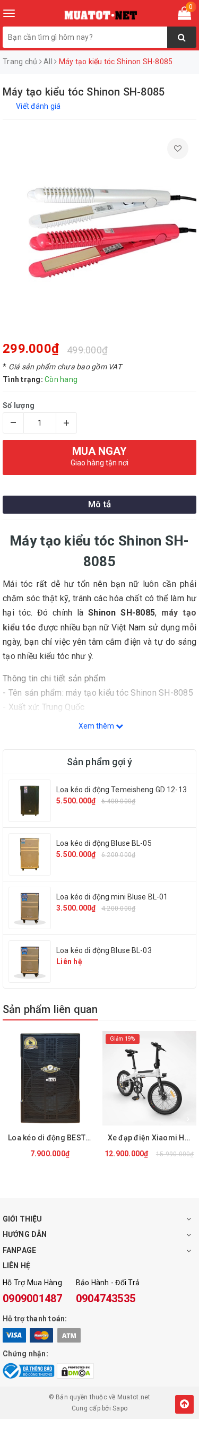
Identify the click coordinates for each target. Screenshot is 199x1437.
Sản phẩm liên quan (50, 1009)
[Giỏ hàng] (184, 15)
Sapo (120, 1408)
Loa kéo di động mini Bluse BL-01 (112, 897)
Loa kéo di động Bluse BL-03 (104, 950)
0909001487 (33, 1298)
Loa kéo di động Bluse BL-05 (104, 843)
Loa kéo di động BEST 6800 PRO (52, 1137)
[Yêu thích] (177, 148)
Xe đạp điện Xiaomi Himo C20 (152, 1137)
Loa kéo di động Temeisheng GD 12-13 (121, 789)
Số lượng (18, 405)
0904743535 (106, 1298)
